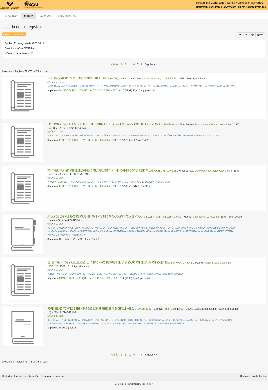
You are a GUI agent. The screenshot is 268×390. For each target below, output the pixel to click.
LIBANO (98, 231)
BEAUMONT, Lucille (114, 78)
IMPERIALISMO (150, 228)
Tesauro (28, 16)
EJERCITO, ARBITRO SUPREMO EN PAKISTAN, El (74, 78)
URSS (70, 136)
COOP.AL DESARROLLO (185, 320)
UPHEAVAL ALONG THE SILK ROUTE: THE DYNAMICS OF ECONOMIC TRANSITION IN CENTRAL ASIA (103, 124)
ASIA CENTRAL (70, 86)
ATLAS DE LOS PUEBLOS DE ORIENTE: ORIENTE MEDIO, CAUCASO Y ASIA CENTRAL (94, 216)
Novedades (46, 16)
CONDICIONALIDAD (160, 320)
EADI (181, 308)
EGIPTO (165, 228)
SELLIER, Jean (152, 216)
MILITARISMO (161, 86)
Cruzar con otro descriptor (14, 34)
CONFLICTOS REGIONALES (136, 86)
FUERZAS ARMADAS (108, 86)
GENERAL (54, 320)
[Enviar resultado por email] (240, 34)
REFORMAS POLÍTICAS (123, 182)
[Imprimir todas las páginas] (252, 34)
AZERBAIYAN (192, 231)
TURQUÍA (134, 228)
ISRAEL (72, 231)
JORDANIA (119, 231)
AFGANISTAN (162, 231)
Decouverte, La (201, 216)
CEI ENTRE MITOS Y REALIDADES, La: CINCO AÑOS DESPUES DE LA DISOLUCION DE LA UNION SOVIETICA (108, 262)
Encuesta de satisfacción (26, 376)
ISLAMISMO (196, 86)
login (151, 384)
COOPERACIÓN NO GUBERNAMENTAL (163, 323)
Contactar (7, 376)
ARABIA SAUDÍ (179, 228)
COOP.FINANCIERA (58, 323)
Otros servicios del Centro (253, 376)
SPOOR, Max (169, 124)
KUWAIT (140, 231)
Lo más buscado (67, 16)
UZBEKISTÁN (225, 231)
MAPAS (230, 86)
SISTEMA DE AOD (131, 323)
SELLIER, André (172, 216)
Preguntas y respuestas (52, 376)
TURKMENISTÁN (75, 235)
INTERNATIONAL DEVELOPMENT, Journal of (84, 140)
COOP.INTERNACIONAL (113, 320)
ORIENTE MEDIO (57, 228)
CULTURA (74, 228)
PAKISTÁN (54, 86)
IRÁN (149, 231)
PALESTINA (85, 231)
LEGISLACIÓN (163, 136)
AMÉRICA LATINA (71, 320)
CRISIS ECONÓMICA (120, 136)
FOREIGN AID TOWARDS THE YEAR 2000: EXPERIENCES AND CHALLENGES (90, 308)
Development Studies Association (213, 124)
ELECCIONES (87, 86)
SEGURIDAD (162, 182)
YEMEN (231, 228)
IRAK (130, 231)
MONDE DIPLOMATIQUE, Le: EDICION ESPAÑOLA (88, 90)
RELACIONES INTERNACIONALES (164, 274)
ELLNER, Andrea (166, 170)
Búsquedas (11, 16)
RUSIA (52, 182)
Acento (215, 216)
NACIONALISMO (179, 86)
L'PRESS (171, 78)
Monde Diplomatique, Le (150, 78)
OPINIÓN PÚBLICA (109, 323)
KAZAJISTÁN (208, 231)
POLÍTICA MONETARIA (185, 136)
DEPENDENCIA (145, 182)
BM (80, 323)
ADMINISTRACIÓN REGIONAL (91, 274)
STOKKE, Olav (143, 308)
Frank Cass (170, 308)
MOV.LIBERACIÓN (215, 86)
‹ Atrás (114, 64)
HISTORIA (87, 228)
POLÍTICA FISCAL (209, 136)
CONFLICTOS (197, 228)
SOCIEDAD (91, 323)
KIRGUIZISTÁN (56, 235)
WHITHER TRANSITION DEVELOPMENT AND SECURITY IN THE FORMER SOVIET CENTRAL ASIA (101, 170)
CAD (73, 323)
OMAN (62, 231)
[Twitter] (246, 34)
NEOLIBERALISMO (143, 136)
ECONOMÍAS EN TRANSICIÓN (91, 136)
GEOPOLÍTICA (137, 274)
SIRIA (108, 231)
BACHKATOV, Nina (181, 262)
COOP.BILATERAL (138, 320)
